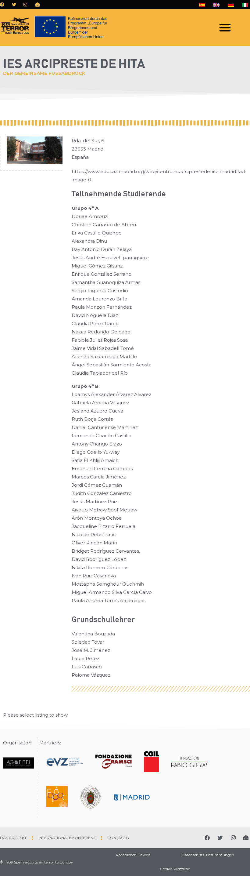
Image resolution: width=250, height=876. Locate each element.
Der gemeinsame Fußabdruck (44, 73)
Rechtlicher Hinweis (133, 854)
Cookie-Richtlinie (175, 869)
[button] (225, 27)
